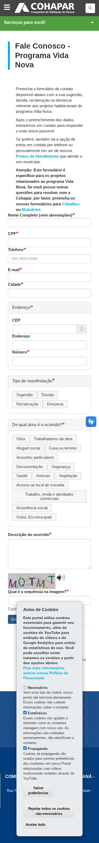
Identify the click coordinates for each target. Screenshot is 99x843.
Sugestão (24, 395)
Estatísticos (37, 713)
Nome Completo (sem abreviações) (40, 215)
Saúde (21, 476)
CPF (12, 234)
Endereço (21, 336)
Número (19, 352)
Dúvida (47, 395)
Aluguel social (28, 448)
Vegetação (68, 476)
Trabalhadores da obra (53, 439)
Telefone (15, 250)
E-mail (14, 270)
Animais (43, 476)
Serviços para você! (24, 22)
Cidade (14, 284)
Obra (20, 439)
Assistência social (32, 508)
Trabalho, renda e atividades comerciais (49, 496)
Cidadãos (70, 204)
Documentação (29, 467)
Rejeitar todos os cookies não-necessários (49, 811)
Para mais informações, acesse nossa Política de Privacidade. (45, 673)
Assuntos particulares (35, 457)
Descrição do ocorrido (28, 535)
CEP (16, 320)
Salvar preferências (38, 790)
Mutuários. (31, 209)
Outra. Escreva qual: (34, 517)
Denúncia (55, 404)
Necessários (38, 688)
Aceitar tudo (35, 825)
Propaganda (38, 749)
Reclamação (27, 404)
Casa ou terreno (63, 448)
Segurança (60, 467)
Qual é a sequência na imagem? (37, 592)
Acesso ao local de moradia (40, 485)
